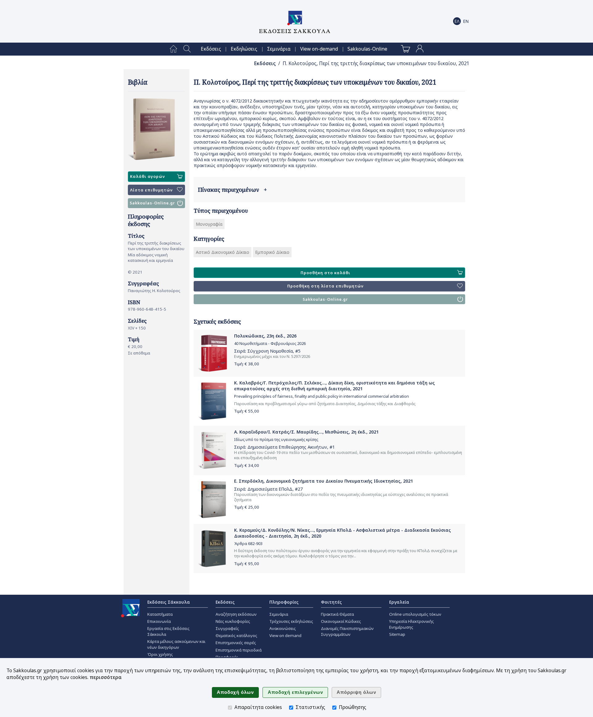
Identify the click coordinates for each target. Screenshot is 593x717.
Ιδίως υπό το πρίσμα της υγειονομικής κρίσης (276, 439)
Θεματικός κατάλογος (236, 635)
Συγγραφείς (227, 628)
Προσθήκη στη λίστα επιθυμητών (325, 286)
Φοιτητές (331, 602)
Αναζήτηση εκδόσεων (236, 614)
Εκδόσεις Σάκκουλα (168, 602)
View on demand (285, 635)
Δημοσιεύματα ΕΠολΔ (269, 489)
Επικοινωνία (159, 621)
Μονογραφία (209, 224)
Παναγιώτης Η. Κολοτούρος (154, 290)
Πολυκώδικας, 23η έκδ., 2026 (265, 336)
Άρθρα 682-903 (248, 543)
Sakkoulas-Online (367, 49)
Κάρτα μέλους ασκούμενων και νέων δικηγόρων (176, 644)
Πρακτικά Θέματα (337, 614)
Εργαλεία (399, 602)
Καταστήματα (160, 614)
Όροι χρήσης (160, 654)
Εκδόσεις (211, 49)
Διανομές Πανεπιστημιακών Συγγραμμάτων (347, 631)
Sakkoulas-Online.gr (152, 203)
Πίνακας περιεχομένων (232, 189)
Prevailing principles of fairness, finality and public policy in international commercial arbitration (321, 396)
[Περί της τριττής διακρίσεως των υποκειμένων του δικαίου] (156, 129)
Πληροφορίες (284, 602)
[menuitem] (173, 49)
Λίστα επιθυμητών (151, 190)
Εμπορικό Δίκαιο (272, 252)
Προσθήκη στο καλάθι (325, 272)
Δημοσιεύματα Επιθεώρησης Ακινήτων (287, 447)
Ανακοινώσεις (282, 628)
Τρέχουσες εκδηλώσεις (291, 621)
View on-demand (319, 49)
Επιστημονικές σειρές (236, 642)
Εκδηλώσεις (244, 49)
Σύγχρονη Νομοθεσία (270, 351)
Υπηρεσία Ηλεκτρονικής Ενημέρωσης (411, 624)
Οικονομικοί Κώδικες (341, 621)
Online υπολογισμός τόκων (415, 614)
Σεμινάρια (279, 49)
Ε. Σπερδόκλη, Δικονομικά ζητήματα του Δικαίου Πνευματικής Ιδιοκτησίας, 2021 (323, 481)
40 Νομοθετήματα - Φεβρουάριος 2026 (270, 343)
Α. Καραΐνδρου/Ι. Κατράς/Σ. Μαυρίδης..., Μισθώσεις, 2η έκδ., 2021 (306, 432)
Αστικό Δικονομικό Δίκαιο (222, 252)
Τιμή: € (246, 364)
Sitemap (397, 634)
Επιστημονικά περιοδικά (239, 650)
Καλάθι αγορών (147, 176)
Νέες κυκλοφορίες (233, 621)
